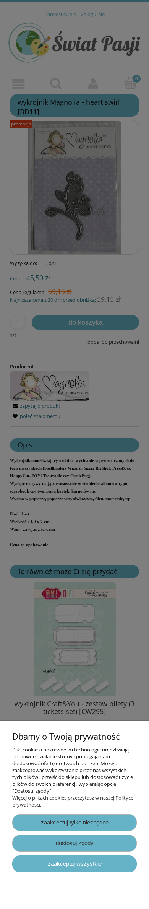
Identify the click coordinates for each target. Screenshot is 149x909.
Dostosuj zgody (75, 843)
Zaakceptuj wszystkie (75, 863)
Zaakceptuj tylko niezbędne (75, 822)
